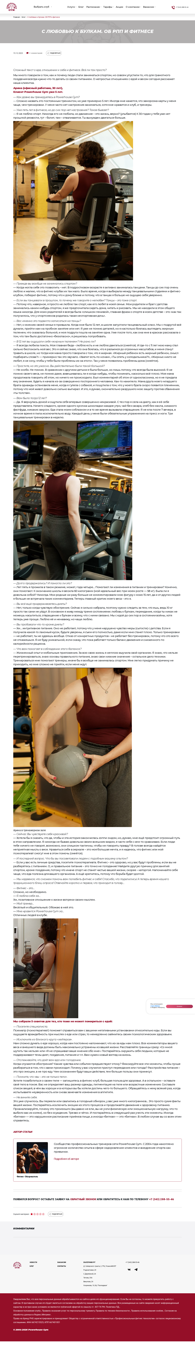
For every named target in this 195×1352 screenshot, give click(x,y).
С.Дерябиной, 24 (89, 1274)
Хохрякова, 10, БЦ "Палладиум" (95, 1285)
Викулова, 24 (88, 1282)
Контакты (61, 1266)
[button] (42, 7)
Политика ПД (112, 1307)
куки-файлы (155, 1006)
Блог (81, 7)
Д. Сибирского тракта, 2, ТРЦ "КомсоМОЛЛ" (99, 1266)
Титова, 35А (87, 1278)
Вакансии (148, 7)
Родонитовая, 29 (89, 1270)
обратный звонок (83, 1199)
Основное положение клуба (27, 1310)
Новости (33, 1262)
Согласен (179, 1006)
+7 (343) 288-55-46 (132, 1262)
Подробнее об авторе (66, 1158)
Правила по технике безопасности (113, 1310)
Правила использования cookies (147, 1310)
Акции (119, 7)
